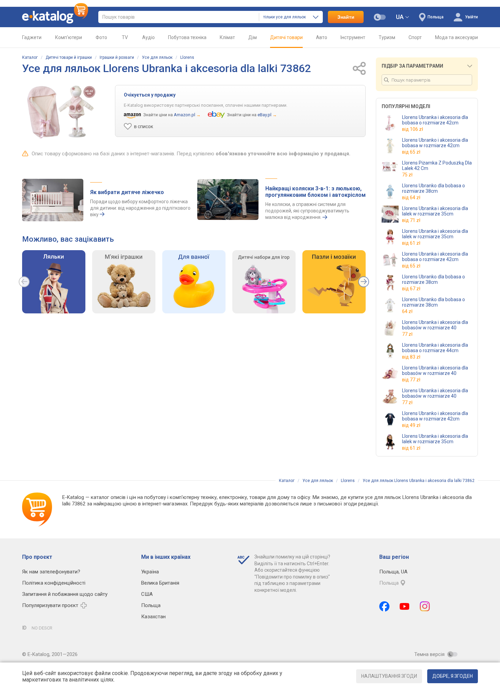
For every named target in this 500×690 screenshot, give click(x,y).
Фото (101, 37)
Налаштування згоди (389, 676)
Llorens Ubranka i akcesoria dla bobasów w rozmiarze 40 (435, 325)
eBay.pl (264, 114)
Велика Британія (160, 583)
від (412, 129)
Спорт (415, 37)
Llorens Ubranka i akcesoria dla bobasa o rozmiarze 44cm (435, 347)
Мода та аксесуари (456, 37)
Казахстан (153, 617)
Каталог (30, 57)
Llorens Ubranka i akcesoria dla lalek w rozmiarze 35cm (435, 211)
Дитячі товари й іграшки (69, 57)
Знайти (345, 17)
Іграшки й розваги (117, 57)
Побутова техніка (187, 37)
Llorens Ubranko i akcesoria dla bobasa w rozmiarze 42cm (435, 142)
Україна (150, 572)
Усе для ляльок (157, 57)
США (147, 594)
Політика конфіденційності (53, 583)
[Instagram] (425, 606)
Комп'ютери (68, 37)
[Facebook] (384, 606)
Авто (321, 37)
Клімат (227, 37)
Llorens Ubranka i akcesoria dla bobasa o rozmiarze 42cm (435, 120)
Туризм (387, 37)
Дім (252, 37)
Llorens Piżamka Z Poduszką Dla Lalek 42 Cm (437, 165)
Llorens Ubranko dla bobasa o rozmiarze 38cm (433, 188)
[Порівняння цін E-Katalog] (55, 17)
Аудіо (148, 37)
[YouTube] (405, 606)
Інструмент (352, 37)
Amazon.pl (184, 114)
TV (125, 37)
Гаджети (31, 37)
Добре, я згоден (452, 676)
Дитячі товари (286, 37)
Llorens (187, 57)
